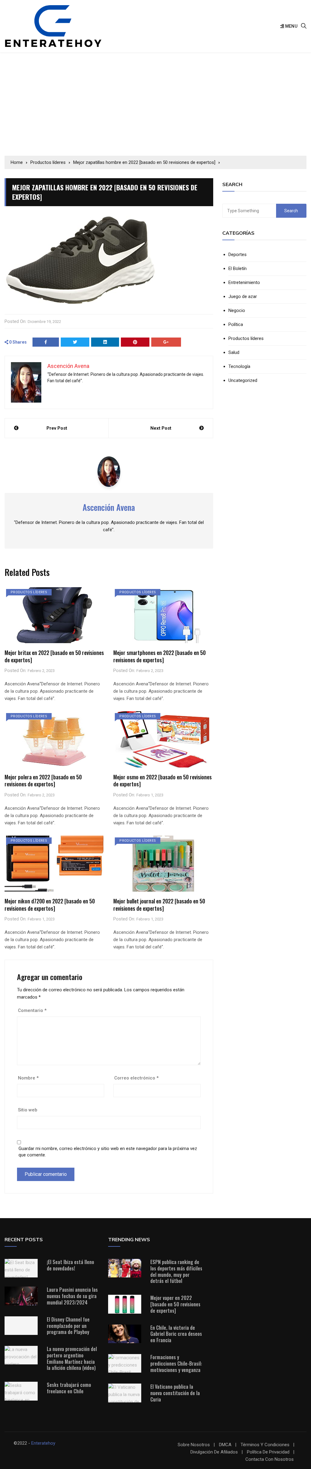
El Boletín (237, 268)
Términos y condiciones (265, 1445)
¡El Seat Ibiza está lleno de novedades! (70, 1265)
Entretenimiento (244, 282)
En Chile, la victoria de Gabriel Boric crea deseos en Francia (176, 1334)
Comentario (32, 1010)
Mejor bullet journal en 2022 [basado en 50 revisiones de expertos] (159, 904)
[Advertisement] (155, 104)
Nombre (28, 1078)
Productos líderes (29, 592)
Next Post (160, 428)
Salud (233, 352)
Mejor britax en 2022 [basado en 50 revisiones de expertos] (54, 656)
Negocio (236, 310)
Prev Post (56, 428)
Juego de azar (242, 296)
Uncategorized (242, 380)
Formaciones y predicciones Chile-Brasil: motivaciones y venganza (176, 1363)
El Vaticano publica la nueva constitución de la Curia (175, 1393)
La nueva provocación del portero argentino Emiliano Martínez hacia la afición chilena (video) (72, 1358)
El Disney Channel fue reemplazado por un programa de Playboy (68, 1326)
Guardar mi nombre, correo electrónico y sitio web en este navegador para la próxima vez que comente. (108, 1152)
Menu (290, 26)
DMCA (225, 1445)
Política (235, 324)
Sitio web (27, 1110)
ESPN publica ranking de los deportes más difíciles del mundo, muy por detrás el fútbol (176, 1271)
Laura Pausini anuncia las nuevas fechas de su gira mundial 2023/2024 (72, 1296)
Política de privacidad (268, 1452)
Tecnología (239, 366)
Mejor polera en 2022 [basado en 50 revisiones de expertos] (43, 780)
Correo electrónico (136, 1078)
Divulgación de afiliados (214, 1452)
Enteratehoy (43, 1443)
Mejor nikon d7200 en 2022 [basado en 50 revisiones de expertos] (50, 904)
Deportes (237, 254)
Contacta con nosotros (269, 1459)
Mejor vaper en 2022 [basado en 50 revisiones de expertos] (175, 1304)
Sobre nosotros (194, 1445)
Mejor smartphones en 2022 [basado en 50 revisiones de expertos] (159, 656)
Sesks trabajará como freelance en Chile (69, 1388)
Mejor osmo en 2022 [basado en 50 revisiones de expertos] (162, 780)
